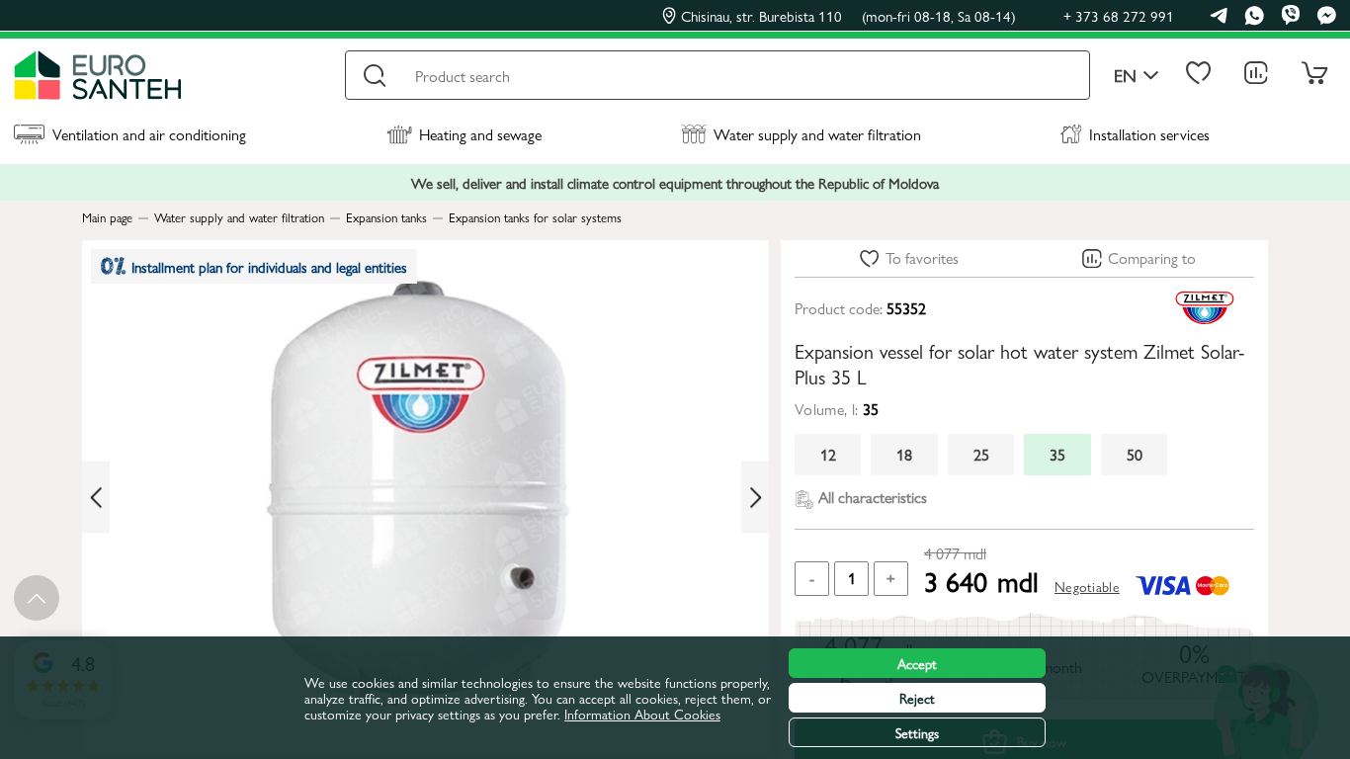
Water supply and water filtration (817, 134)
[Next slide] (755, 498)
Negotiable (1087, 586)
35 (1057, 454)
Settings (917, 732)
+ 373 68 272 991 (1118, 15)
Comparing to (1152, 257)
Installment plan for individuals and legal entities (269, 266)
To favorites (922, 257)
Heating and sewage (480, 134)
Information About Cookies (642, 713)
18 (904, 454)
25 (981, 454)
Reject (917, 698)
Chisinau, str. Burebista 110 (848, 16)
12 (828, 454)
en (1125, 75)
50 (1134, 454)
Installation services (1149, 134)
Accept (917, 663)
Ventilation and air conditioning (149, 134)
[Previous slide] (96, 498)
